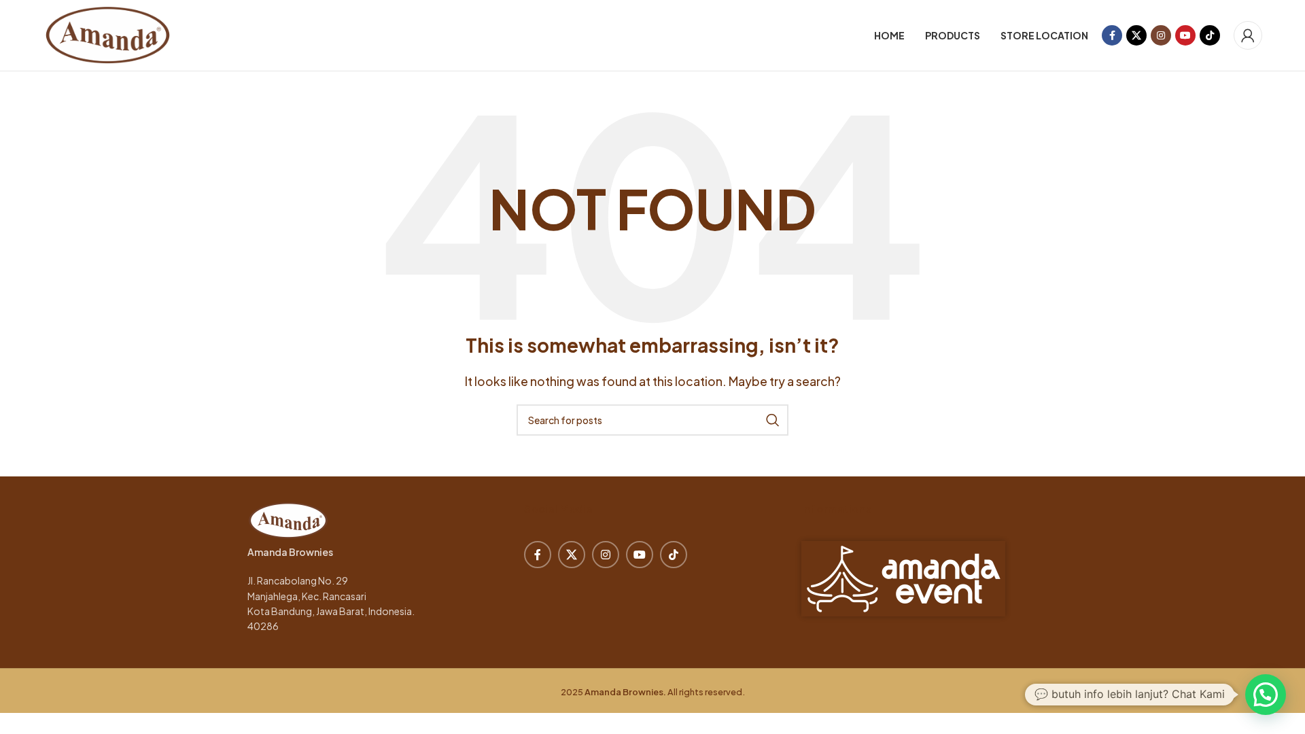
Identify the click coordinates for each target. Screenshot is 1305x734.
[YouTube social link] (1185, 35)
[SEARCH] (772, 420)
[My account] (1248, 35)
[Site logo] (108, 34)
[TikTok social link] (1210, 35)
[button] (1265, 694)
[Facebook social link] (1112, 35)
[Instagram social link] (1161, 35)
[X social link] (1136, 35)
